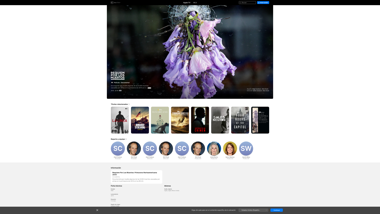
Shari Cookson (256, 89)
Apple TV (186, 3)
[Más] (126, 131)
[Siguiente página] (271, 120)
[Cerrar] (97, 210)
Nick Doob (265, 89)
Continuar (277, 210)
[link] (120, 104)
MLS (195, 3)
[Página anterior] (108, 120)
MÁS (149, 88)
